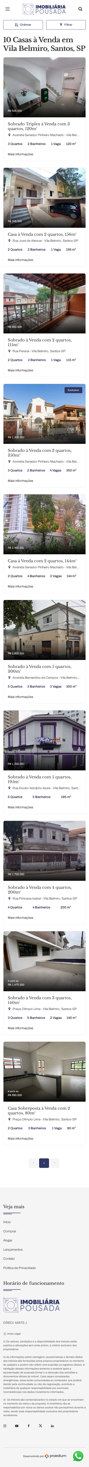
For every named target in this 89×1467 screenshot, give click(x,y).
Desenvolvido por (33, 1456)
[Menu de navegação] (8, 9)
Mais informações (20, 154)
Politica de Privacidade (19, 1268)
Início (7, 1222)
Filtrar (68, 24)
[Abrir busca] (80, 9)
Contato (9, 1258)
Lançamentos (13, 1249)
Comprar (9, 1231)
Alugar (7, 1240)
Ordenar (25, 24)
